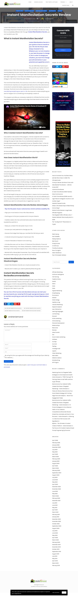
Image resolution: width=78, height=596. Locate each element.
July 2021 (54, 503)
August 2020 (55, 528)
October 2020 (56, 523)
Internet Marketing (57, 304)
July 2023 (54, 477)
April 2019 (55, 560)
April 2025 (55, 454)
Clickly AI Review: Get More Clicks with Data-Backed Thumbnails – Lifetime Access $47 (62, 185)
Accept (64, 592)
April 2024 (55, 466)
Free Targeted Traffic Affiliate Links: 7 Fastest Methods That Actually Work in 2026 (62, 217)
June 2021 (55, 505)
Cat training (55, 276)
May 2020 (55, 535)
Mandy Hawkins (56, 239)
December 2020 (56, 519)
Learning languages (57, 311)
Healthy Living (19, 10)
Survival (54, 344)
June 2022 (55, 491)
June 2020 (55, 533)
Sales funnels (56, 332)
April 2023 (55, 484)
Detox (53, 283)
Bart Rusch (55, 241)
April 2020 (55, 537)
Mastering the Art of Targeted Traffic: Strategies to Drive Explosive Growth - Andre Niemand (62, 375)
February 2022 (56, 498)
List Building (55, 314)
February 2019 (56, 565)
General (54, 297)
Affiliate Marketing (57, 272)
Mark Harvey (55, 234)
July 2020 (54, 530)
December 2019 (56, 544)
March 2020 (55, 540)
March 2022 (55, 496)
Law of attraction (29, 10)
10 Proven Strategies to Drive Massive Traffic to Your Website (61, 407)
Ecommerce (55, 295)
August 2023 (55, 475)
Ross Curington (56, 250)
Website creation (56, 358)
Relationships (52, 10)
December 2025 (56, 447)
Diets (53, 286)
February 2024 (56, 470)
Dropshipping (56, 293)
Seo (53, 334)
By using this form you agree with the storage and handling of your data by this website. (27, 356)
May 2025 (55, 452)
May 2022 (55, 493)
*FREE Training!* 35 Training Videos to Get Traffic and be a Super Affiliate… (62, 379)
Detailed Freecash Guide (58, 203)
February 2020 (56, 542)
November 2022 (56, 489)
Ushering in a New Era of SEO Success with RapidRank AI (63, 419)
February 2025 (56, 459)
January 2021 (55, 516)
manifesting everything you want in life (15, 91)
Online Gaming (56, 320)
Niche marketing (56, 318)
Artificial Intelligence (58, 274)
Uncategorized (56, 348)
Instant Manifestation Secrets (37, 32)
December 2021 (56, 500)
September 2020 (56, 526)
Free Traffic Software (52, 2)
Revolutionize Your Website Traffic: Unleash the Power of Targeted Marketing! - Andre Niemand (61, 386)
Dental (54, 281)
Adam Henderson (56, 252)
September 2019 (56, 551)
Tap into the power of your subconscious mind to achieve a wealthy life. (27, 209)
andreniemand (15, 316)
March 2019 (55, 563)
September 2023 (56, 472)
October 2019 (55, 549)
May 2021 (54, 507)
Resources (55, 327)
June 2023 (55, 479)
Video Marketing (56, 353)
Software (54, 339)
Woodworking (56, 360)
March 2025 (55, 456)
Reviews (60, 10)
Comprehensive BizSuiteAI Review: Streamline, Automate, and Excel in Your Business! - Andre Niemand (63, 414)
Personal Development (41, 10)
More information (56, 592)
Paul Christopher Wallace (59, 255)
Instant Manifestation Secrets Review (39, 14)
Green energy (55, 300)
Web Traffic (55, 355)
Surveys (54, 341)
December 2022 (56, 486)
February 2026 (56, 442)
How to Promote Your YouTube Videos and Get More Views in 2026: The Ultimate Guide (62, 178)
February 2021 (56, 514)
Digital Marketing (57, 290)
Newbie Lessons (38, 2)
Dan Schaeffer (56, 236)
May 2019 (54, 558)
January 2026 (55, 445)
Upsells (54, 351)
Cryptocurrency (56, 279)
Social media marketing (58, 337)
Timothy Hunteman (57, 248)
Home (30, 2)
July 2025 (54, 449)
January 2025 (55, 461)
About (71, 2)
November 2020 (56, 521)
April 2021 (55, 510)
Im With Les (55, 245)
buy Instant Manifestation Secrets (13, 308)
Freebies (63, 2)
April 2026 (55, 440)
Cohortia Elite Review (58, 189)
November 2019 (56, 547)
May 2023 (55, 482)
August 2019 (55, 554)
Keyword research (57, 307)
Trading (54, 346)
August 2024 (55, 463)
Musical (54, 316)
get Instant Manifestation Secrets (32, 308)
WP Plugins (55, 362)
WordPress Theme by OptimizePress (39, 586)
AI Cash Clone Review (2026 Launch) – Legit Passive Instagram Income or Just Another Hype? (63, 199)
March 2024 (55, 468)
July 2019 (54, 556)
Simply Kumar (56, 243)
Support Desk (65, 5)
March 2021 (55, 512)
